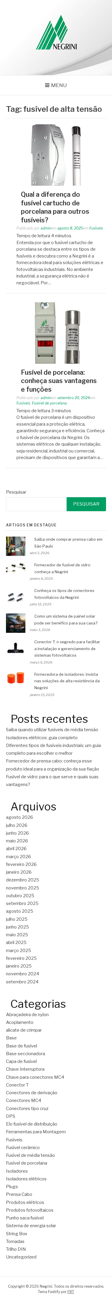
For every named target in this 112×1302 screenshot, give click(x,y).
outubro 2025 (20, 895)
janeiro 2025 (19, 966)
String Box (16, 1233)
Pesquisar (16, 492)
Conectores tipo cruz (27, 1108)
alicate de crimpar (24, 1030)
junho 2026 (17, 833)
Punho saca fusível (25, 1218)
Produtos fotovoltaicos (29, 1210)
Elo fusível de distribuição (31, 1124)
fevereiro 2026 (21, 864)
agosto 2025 (19, 911)
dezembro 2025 (22, 880)
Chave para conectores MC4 (35, 1077)
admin (46, 228)
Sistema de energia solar (31, 1225)
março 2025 (18, 950)
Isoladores (17, 1171)
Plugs (12, 1186)
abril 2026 (16, 848)
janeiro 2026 (19, 872)
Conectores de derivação (31, 1092)
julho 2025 (16, 919)
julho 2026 (16, 825)
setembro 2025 (22, 903)
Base (11, 1038)
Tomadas (15, 1241)
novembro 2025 (22, 888)
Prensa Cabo (19, 1194)
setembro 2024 (22, 982)
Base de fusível (21, 1046)
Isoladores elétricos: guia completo (42, 737)
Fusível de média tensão (30, 1155)
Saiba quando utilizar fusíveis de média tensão (52, 729)
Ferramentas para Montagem (36, 1131)
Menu (59, 85)
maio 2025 (17, 934)
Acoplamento (19, 1022)
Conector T (17, 1085)
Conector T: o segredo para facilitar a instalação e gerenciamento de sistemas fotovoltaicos (67, 648)
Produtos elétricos (25, 1202)
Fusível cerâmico (23, 1147)
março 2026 (18, 856)
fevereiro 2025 (21, 958)
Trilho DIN (16, 1249)
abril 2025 (16, 942)
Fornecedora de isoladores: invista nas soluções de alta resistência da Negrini (67, 681)
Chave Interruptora (25, 1069)
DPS (10, 1116)
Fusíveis (96, 228)
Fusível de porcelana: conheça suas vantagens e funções (59, 380)
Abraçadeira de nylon (27, 1014)
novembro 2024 (22, 973)
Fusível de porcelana (49, 403)
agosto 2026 (19, 817)
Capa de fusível (21, 1061)
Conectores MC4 (23, 1100)
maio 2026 (17, 841)
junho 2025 (17, 927)
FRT (70, 1291)
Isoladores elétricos (26, 1179)
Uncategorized (21, 1257)
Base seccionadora (25, 1053)
